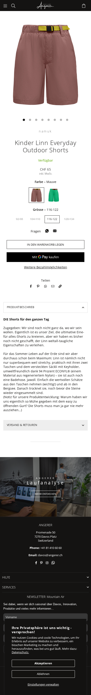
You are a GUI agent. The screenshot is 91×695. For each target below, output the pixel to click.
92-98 (19, 219)
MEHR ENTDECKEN (45, 493)
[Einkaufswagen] (84, 5)
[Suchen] (13, 5)
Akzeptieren (43, 663)
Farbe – (45, 182)
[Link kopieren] (60, 286)
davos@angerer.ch (50, 555)
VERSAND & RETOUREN (22, 425)
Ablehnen (43, 674)
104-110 (35, 219)
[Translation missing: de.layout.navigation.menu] (5, 5)
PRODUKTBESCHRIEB (20, 307)
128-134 (69, 219)
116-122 (52, 219)
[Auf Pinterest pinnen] (39, 286)
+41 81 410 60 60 (51, 548)
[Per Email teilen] (53, 286)
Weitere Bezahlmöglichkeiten (45, 267)
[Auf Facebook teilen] (31, 286)
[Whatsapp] (46, 286)
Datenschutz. (20, 652)
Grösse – (45, 209)
